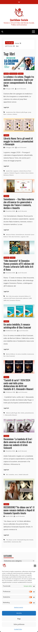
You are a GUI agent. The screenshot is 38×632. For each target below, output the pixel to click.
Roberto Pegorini (15, 173)
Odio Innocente (13, 296)
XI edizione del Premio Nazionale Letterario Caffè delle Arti (18, 298)
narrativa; (11, 474)
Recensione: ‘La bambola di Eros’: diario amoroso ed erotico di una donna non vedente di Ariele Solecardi (18, 443)
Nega (19, 619)
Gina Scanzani (10, 356)
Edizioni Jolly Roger (21, 112)
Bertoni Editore (10, 354)
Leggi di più (6, 107)
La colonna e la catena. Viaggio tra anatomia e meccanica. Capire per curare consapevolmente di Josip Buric (19, 81)
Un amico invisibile (21, 354)
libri (14, 112)
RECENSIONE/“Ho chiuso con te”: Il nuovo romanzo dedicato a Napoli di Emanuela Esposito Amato (19, 510)
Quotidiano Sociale (19, 20)
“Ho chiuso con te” (11, 540)
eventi (8, 171)
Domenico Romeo (15, 300)
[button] (35, 566)
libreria (11, 175)
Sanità (6, 73)
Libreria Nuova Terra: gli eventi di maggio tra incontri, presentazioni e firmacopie (18, 141)
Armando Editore (24, 296)
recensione (9, 112)
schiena (14, 114)
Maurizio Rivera (10, 234)
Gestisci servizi (18, 607)
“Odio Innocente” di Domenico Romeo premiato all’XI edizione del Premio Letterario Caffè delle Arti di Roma (19, 265)
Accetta (19, 613)
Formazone (13, 73)
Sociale (6, 257)
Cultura (21, 73)
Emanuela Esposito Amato (25, 540)
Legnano (15, 171)
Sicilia (22, 413)
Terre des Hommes (14, 236)
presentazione (29, 413)
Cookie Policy (18, 629)
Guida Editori (7, 542)
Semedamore (20, 234)
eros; (16, 474)
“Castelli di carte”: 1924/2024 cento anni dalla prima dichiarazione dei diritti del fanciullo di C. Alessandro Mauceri (18, 384)
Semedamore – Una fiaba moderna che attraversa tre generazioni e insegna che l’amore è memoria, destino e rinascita (19, 203)
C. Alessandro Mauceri (10, 415)
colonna (9, 114)
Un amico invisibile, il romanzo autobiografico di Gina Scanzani (17, 326)
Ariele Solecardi (23, 474)
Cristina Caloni (24, 173)
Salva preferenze (19, 624)
